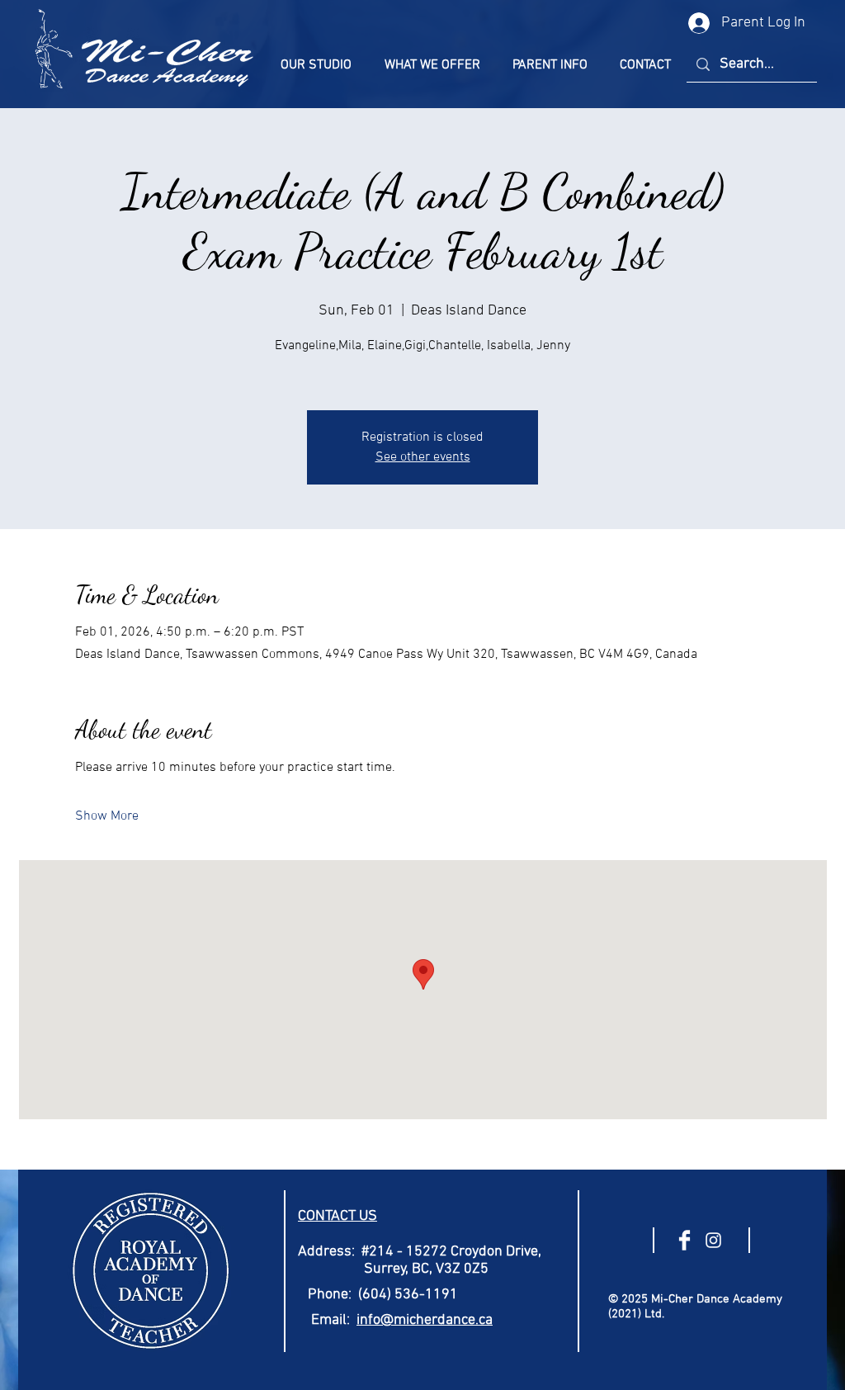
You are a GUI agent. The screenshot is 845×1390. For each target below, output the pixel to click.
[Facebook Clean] (684, 1240)
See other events (422, 457)
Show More (107, 816)
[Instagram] (713, 1240)
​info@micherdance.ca (424, 1320)
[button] (316, 65)
